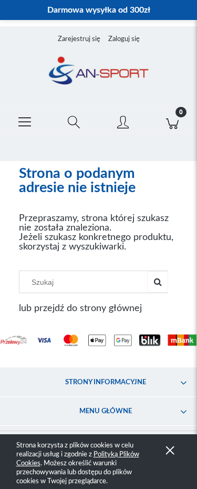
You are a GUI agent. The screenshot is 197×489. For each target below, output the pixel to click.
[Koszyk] (172, 120)
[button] (24, 120)
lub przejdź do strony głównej (80, 308)
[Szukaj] (157, 282)
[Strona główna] (98, 71)
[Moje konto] (123, 122)
